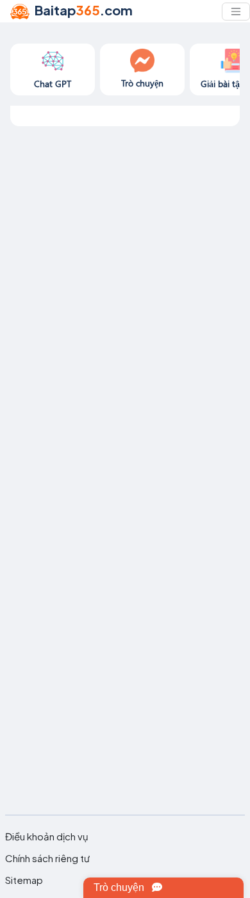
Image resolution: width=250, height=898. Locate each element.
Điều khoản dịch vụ (46, 836)
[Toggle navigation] (236, 11)
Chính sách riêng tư (47, 858)
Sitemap (24, 880)
